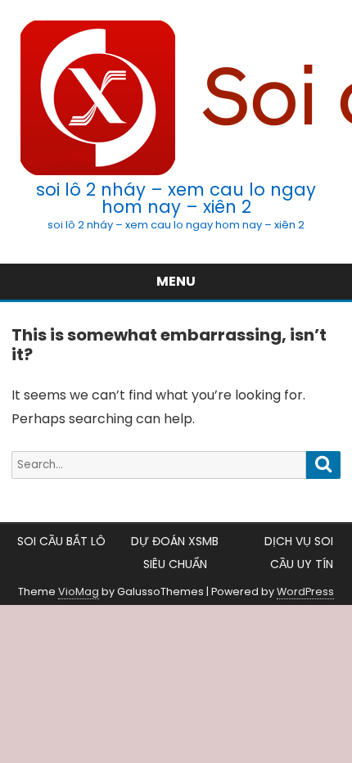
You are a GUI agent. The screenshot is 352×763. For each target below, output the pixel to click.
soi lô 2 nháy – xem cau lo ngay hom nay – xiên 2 (176, 198)
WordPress (305, 591)
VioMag (78, 591)
